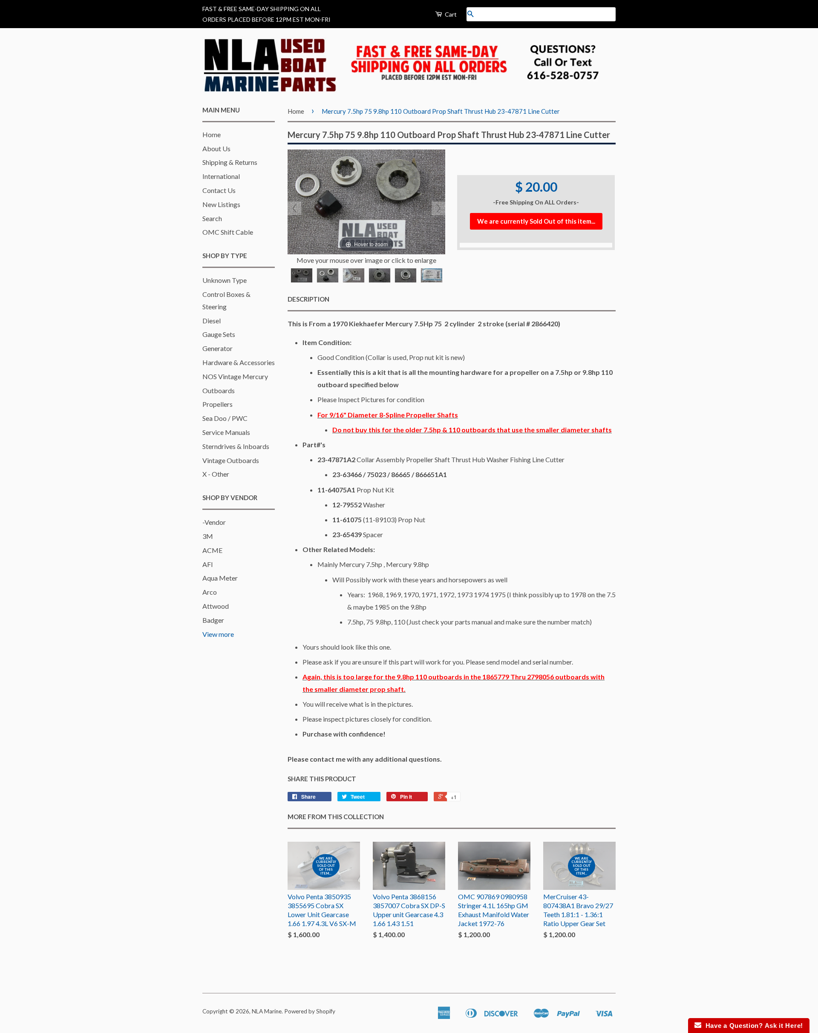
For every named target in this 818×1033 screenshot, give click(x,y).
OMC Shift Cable (227, 232)
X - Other (215, 474)
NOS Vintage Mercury (235, 376)
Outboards (218, 390)
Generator (217, 348)
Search (212, 218)
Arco (209, 592)
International (221, 176)
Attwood (215, 606)
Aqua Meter (220, 578)
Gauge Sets (218, 334)
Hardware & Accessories (238, 362)
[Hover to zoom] (366, 201)
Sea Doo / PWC (225, 418)
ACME (212, 550)
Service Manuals (226, 432)
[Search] (470, 14)
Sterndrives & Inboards (235, 446)
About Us (216, 148)
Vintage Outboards (230, 460)
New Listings (221, 204)
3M (207, 536)
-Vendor (214, 522)
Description (308, 299)
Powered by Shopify (309, 1011)
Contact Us (219, 190)
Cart (450, 14)
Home (211, 134)
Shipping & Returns (229, 162)
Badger (213, 620)
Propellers (217, 404)
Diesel (211, 321)
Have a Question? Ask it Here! (752, 1025)
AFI (207, 564)
